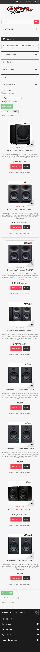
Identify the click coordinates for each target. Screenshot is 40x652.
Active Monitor (6, 48)
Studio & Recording (12, 45)
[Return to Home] (3, 45)
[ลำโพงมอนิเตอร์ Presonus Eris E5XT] (20, 314)
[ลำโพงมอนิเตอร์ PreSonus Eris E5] (20, 493)
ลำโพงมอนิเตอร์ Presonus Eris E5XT (20, 331)
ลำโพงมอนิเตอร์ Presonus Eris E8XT (20, 209)
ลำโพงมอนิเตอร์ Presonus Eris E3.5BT (20, 449)
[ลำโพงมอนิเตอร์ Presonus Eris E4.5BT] (20, 375)
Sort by (3, 98)
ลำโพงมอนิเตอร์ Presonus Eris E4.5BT (20, 390)
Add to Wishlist (13, 172)
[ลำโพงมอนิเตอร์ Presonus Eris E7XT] (20, 253)
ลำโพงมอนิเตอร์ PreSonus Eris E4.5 (20, 560)
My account (6, 634)
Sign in (36, 1)
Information (9, 54)
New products (10, 85)
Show (3, 101)
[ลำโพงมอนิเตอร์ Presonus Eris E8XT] (20, 193)
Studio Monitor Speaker (27, 45)
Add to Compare (25, 172)
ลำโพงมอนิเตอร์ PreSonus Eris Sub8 (20, 150)
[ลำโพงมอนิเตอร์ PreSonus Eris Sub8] (20, 134)
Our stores (8, 69)
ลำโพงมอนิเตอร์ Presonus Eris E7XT (20, 270)
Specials (7, 62)
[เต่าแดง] (20, 10)
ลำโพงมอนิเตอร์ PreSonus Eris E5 (20, 509)
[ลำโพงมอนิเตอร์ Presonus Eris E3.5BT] (20, 434)
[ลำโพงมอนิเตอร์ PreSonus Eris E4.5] (20, 546)
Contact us (19, 1)
